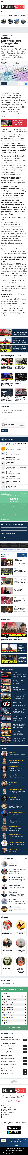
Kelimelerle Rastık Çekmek (17, 754)
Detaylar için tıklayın (14, 1027)
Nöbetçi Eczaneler (8, 1105)
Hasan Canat (13, 782)
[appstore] (14, 1128)
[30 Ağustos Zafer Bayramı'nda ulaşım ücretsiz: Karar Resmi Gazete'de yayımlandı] (7, 361)
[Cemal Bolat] (4, 850)
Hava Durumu (7, 1107)
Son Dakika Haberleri (8, 1116)
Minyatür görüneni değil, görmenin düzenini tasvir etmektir (16, 895)
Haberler (4, 35)
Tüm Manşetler (7, 1114)
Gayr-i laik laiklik (14, 814)
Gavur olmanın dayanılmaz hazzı (17, 909)
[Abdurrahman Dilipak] (4, 761)
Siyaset (16, 15)
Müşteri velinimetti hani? (16, 777)
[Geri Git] (2, 1)
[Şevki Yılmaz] (4, 806)
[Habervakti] (13, 6)
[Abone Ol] (26, 83)
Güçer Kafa (12, 752)
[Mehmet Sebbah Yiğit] (4, 791)
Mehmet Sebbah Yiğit (15, 789)
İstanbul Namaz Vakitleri (9, 1109)
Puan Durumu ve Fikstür (9, 1112)
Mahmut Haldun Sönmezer (17, 869)
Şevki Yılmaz (13, 804)
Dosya (3, 15)
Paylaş (4, 83)
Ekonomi (5, 1123)
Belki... (11, 784)
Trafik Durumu (7, 1111)
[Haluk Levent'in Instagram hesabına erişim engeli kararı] (21, 361)
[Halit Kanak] (4, 901)
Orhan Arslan (13, 863)
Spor (11, 1123)
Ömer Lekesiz (13, 892)
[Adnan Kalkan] (4, 820)
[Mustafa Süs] (4, 776)
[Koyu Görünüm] (4, 11)
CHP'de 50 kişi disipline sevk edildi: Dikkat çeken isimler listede (20, 398)
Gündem (9, 15)
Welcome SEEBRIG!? (15, 762)
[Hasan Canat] (4, 783)
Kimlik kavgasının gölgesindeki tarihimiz (15, 872)
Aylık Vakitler (5, 519)
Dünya (23, 15)
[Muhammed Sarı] (4, 768)
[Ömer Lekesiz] (4, 894)
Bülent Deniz (13, 797)
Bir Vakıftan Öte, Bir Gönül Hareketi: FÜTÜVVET (16, 769)
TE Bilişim (18, 1146)
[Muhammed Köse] (4, 828)
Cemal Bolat (13, 849)
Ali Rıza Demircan (14, 885)
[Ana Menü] (1, 11)
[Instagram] (15, 1101)
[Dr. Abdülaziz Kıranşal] (4, 879)
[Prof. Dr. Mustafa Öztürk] (4, 843)
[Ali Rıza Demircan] (4, 886)
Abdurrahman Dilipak (16, 760)
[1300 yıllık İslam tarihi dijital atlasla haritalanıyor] (21, 376)
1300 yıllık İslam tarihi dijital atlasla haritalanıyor (20, 382)
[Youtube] (18, 1101)
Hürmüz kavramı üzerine (16, 844)
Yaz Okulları (12, 851)
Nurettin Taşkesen (15, 834)
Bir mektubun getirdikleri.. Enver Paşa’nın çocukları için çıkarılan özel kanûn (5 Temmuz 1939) (17, 902)
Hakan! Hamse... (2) (14, 799)
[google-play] (14, 1132)
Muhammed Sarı (14, 766)
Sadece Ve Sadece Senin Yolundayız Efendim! (16, 806)
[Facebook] (9, 1101)
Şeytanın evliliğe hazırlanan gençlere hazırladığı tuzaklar (17, 880)
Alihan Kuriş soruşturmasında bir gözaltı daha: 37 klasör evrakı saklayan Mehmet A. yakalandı (7, 383)
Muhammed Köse (14, 826)
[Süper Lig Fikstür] (26, 1033)
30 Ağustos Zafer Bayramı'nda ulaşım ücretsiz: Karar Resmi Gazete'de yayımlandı (6, 368)
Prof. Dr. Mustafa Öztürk (17, 842)
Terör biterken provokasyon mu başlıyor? (17, 792)
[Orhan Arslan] (4, 864)
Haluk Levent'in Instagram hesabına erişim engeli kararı (20, 367)
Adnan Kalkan (13, 819)
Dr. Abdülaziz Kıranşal (16, 877)
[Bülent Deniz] (4, 798)
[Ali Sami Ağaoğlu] (4, 909)
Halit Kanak (12, 899)
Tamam (22, 1153)
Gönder (4, 430)
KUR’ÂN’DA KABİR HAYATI (16, 887)
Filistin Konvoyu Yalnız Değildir (15, 821)
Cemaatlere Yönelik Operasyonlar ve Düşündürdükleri (15, 829)
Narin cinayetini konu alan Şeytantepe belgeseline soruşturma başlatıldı (6, 398)
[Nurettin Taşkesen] (4, 835)
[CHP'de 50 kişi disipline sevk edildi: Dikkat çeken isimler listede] (21, 392)
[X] (12, 1101)
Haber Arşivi (6, 1117)
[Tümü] (26, 748)
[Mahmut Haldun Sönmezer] (4, 871)
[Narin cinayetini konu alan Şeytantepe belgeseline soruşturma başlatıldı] (7, 392)
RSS (4, 1140)
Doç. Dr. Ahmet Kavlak (16, 812)
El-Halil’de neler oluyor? (16, 836)
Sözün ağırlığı (13, 865)
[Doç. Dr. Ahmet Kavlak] (4, 813)
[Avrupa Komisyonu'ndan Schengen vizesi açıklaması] (14, 73)
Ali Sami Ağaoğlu (14, 907)
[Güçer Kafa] (4, 753)
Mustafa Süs (13, 775)
